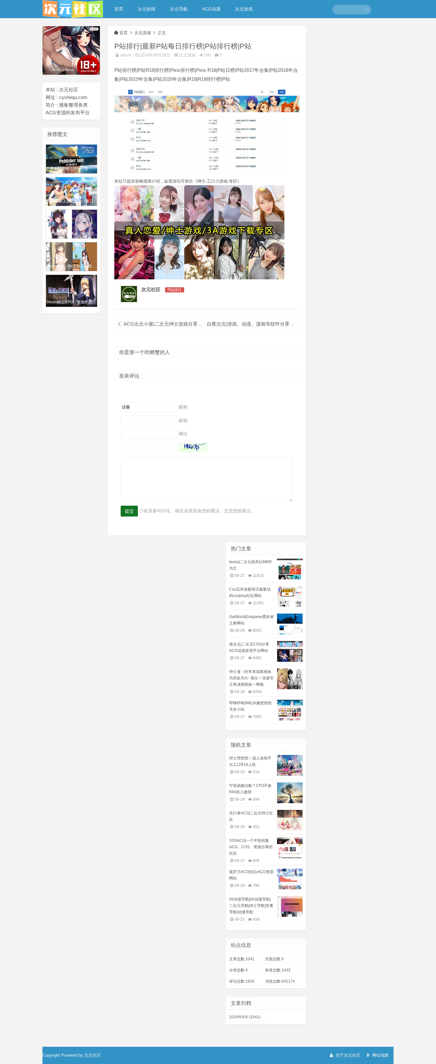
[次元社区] (72, 8)
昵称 (183, 406)
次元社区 (151, 289)
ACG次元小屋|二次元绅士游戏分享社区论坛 (170, 324)
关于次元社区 (347, 1055)
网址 (183, 433)
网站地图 (380, 1055)
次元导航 (179, 8)
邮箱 (183, 420)
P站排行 (175, 290)
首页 (118, 8)
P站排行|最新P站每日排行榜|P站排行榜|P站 (183, 46)
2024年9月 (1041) (244, 1017)
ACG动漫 (211, 8)
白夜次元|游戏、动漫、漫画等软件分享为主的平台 (260, 324)
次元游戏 (244, 8)
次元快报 (146, 8)
